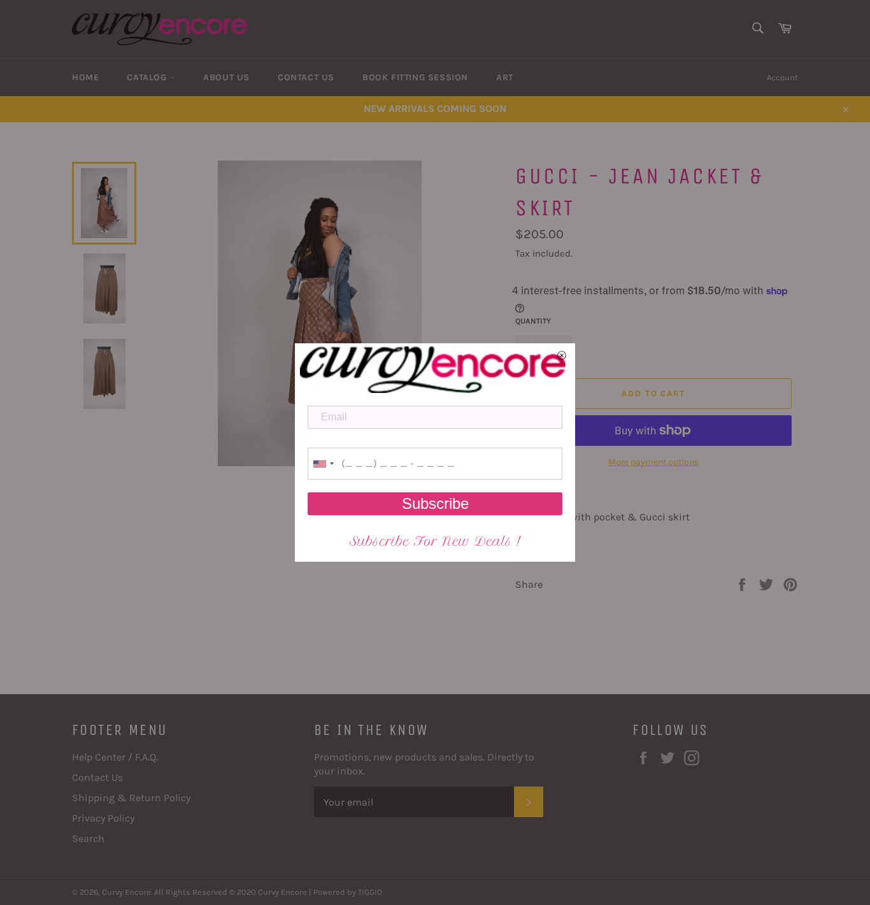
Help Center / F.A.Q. (115, 757)
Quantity (533, 321)
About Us (226, 77)
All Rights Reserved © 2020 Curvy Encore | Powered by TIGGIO (268, 892)
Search (88, 838)
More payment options (653, 462)
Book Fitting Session (415, 77)
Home (85, 77)
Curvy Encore (126, 892)
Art (504, 77)
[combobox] (323, 463)
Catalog (148, 77)
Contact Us (306, 77)
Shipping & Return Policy (131, 798)
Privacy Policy (103, 818)
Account (782, 77)
